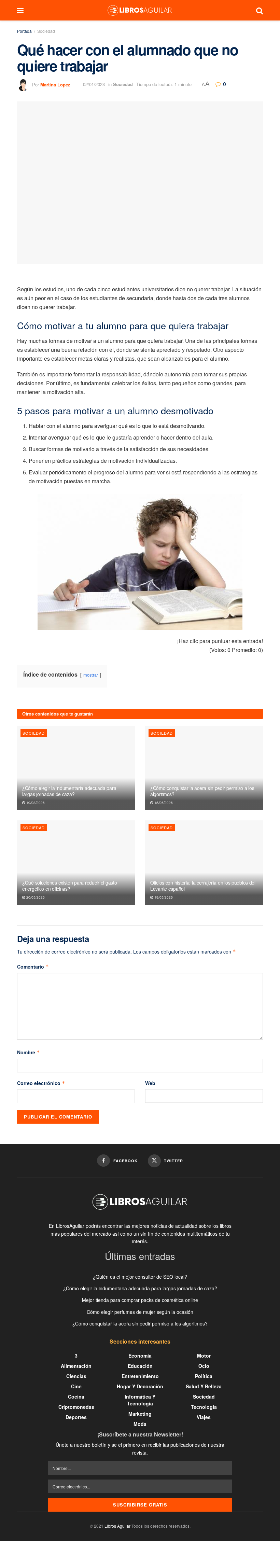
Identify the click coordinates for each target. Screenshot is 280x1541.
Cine (76, 1386)
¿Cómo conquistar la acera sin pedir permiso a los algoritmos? (202, 791)
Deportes (76, 1417)
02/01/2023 (94, 84)
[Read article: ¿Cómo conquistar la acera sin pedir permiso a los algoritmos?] (204, 768)
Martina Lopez (55, 84)
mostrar (90, 674)
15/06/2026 (163, 802)
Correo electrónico (41, 1083)
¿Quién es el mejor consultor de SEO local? (140, 1276)
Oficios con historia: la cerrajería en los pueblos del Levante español (202, 885)
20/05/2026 (35, 897)
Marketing (140, 1413)
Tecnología (204, 1406)
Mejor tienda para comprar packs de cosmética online (140, 1299)
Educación (140, 1365)
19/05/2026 (163, 897)
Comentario (33, 966)
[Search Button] (259, 10)
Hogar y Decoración (140, 1386)
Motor (204, 1355)
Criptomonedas (76, 1406)
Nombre (28, 1052)
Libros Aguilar (117, 1526)
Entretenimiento (140, 1376)
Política (203, 1376)
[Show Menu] (20, 10)
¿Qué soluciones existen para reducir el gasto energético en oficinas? (69, 885)
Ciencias (76, 1376)
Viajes (204, 1417)
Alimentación (76, 1365)
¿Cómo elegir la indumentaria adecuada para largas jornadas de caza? (69, 791)
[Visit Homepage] (139, 10)
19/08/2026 (35, 802)
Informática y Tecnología (140, 1400)
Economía (140, 1355)
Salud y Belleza (204, 1386)
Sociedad (46, 31)
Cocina (76, 1396)
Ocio (203, 1365)
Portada (24, 31)
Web (150, 1083)
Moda (140, 1423)
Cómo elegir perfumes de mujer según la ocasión (140, 1311)
